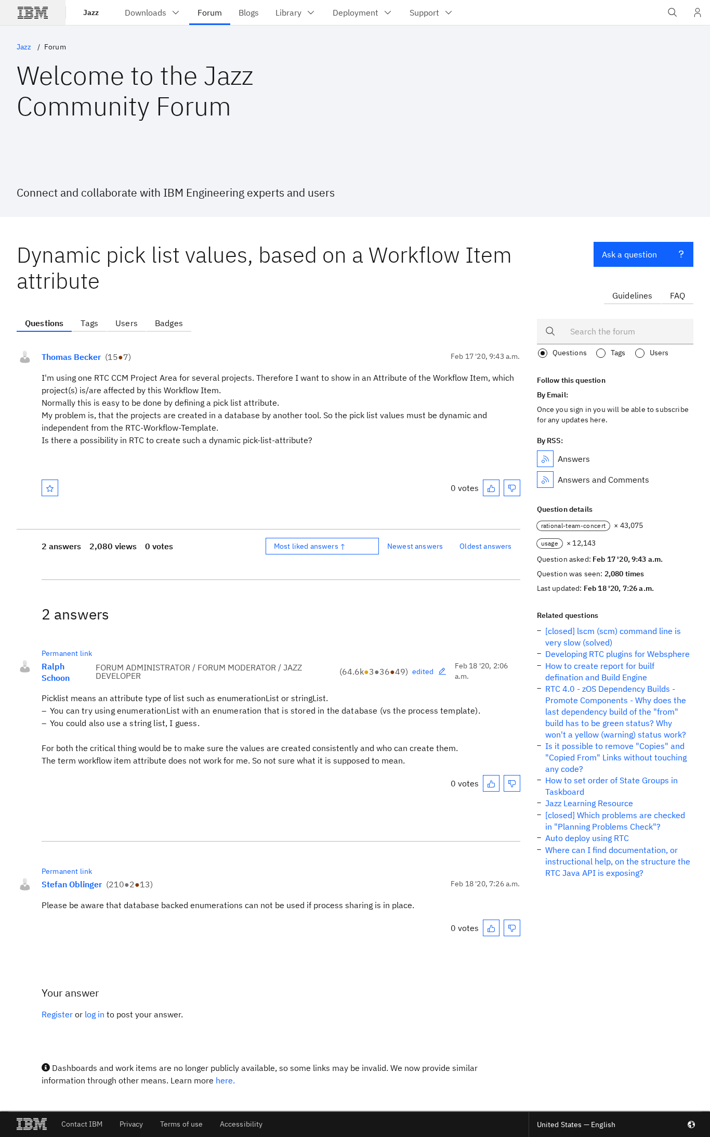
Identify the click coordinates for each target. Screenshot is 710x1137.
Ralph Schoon (56, 672)
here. (225, 1080)
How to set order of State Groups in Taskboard (611, 786)
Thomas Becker (71, 357)
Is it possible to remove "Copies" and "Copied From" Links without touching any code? (616, 757)
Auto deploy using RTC (587, 838)
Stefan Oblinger (72, 884)
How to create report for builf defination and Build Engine (599, 671)
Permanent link (67, 653)
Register (57, 1014)
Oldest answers (485, 546)
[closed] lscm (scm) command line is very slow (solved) (613, 637)
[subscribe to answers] (545, 458)
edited (423, 671)
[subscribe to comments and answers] (545, 479)
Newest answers (415, 546)
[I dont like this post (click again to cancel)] (512, 488)
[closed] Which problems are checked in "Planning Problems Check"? (615, 821)
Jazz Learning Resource (589, 803)
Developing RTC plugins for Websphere (617, 654)
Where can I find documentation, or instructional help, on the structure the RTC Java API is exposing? (617, 861)
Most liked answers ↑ (310, 546)
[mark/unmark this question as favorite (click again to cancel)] (50, 488)
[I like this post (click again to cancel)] (491, 488)
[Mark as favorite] (50, 488)
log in (94, 1014)
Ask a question (629, 254)
